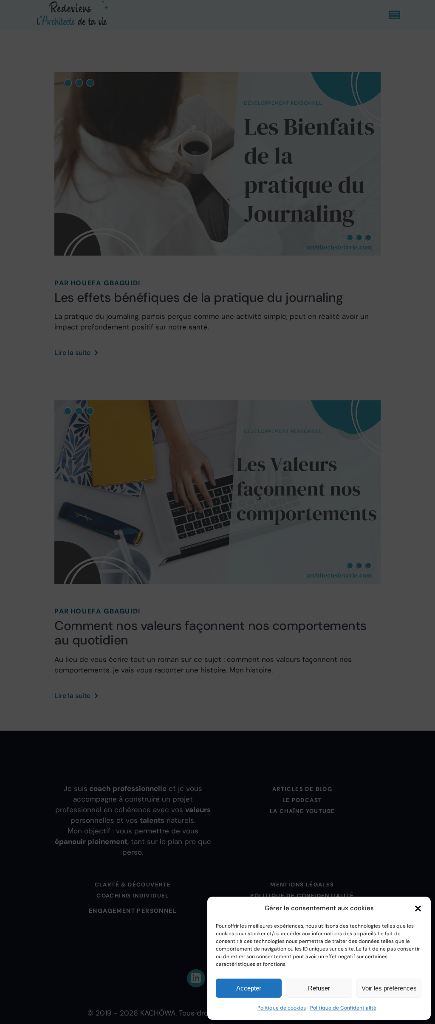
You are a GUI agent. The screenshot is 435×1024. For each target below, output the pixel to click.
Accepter (248, 988)
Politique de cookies (281, 1007)
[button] (418, 908)
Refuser (319, 988)
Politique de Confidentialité (343, 1007)
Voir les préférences (389, 988)
